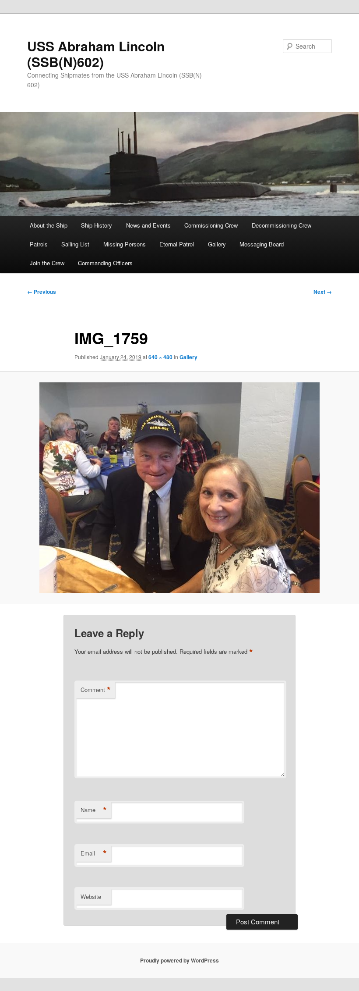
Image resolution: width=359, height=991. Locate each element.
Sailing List (75, 244)
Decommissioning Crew (281, 225)
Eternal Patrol (176, 244)
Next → (322, 292)
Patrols (39, 244)
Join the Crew (47, 263)
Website (91, 896)
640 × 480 (160, 357)
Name (94, 810)
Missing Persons (124, 244)
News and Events (148, 225)
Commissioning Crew (211, 225)
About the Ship (48, 225)
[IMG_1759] (179, 487)
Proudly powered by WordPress (179, 960)
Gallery (217, 244)
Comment (96, 690)
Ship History (96, 225)
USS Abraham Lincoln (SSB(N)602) (96, 53)
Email (94, 853)
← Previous (41, 292)
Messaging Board (261, 244)
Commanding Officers (105, 263)
